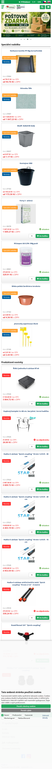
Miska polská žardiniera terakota (26, 286)
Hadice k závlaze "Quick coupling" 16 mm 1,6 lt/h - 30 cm (26, 455)
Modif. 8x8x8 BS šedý (26, 126)
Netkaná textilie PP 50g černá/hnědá (26, 51)
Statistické (29, 715)
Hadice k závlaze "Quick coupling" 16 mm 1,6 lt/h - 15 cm (26, 540)
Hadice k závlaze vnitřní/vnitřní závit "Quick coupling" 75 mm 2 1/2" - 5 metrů (26, 583)
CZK (39, 2)
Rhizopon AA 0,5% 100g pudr (26, 243)
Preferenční (17, 715)
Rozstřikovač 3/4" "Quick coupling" (26, 625)
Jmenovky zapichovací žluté (26, 323)
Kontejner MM (26, 163)
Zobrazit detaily (45, 716)
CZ (44, 2)
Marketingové (9, 718)
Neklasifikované (24, 718)
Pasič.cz (11, 7)
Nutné (6, 715)
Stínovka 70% (26, 88)
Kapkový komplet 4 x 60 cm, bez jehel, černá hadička (26, 411)
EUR (33, 2)
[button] (21, 39)
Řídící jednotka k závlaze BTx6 (26, 368)
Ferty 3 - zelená (26, 200)
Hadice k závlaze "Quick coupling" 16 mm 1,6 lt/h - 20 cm (26, 498)
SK (48, 2)
